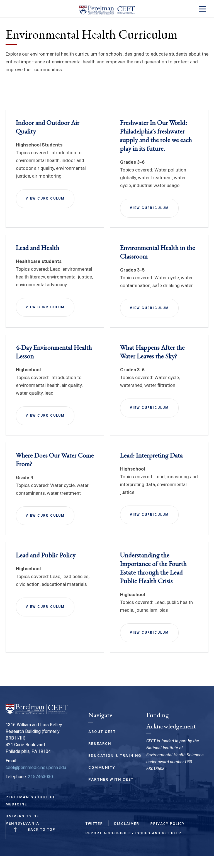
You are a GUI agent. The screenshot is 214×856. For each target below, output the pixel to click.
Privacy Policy (167, 824)
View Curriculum (45, 198)
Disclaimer (126, 824)
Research (99, 743)
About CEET (102, 732)
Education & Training (114, 755)
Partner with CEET (111, 779)
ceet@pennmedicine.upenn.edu (36, 767)
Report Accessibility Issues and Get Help (133, 833)
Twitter (94, 824)
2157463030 (40, 776)
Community (102, 767)
